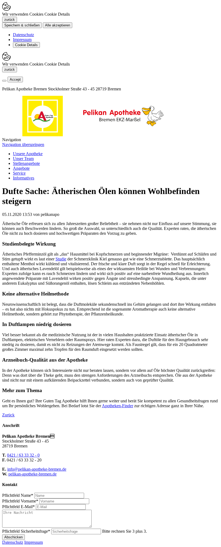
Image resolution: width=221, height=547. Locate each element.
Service (19, 173)
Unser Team (23, 158)
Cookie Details (26, 45)
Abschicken (13, 537)
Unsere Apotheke (28, 153)
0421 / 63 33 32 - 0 (23, 455)
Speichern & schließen (22, 25)
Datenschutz (23, 34)
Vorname (20, 501)
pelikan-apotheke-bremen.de (32, 474)
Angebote (21, 168)
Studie (61, 259)
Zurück (8, 415)
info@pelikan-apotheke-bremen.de (36, 469)
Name (17, 495)
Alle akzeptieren (57, 25)
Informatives (23, 178)
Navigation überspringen (23, 144)
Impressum (22, 39)
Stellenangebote (26, 163)
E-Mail (18, 506)
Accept (15, 79)
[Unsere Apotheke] (123, 134)
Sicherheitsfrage (26, 531)
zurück (9, 20)
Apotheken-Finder (117, 405)
